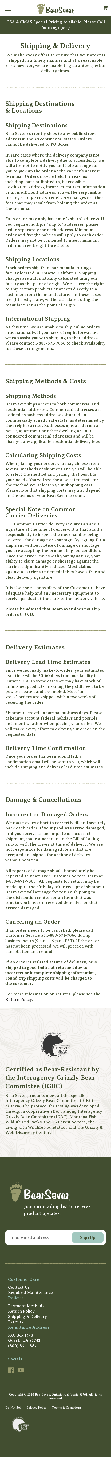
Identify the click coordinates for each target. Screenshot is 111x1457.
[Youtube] (21, 1370)
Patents (15, 1322)
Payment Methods (26, 1306)
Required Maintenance (30, 1292)
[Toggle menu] (8, 8)
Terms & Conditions (67, 1407)
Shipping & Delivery (27, 1316)
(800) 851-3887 (55, 28)
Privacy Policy (36, 1407)
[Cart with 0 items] (105, 8)
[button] (55, 1191)
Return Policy (18, 999)
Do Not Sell (13, 1407)
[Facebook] (11, 1370)
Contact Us (19, 1287)
